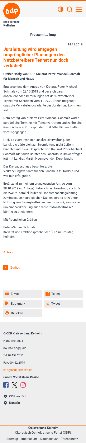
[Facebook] (6, 385)
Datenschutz (49, 439)
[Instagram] (23, 385)
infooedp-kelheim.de (17, 370)
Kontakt (14, 403)
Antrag (8, 252)
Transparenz (69, 439)
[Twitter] (14, 385)
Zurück (15, 267)
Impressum (29, 439)
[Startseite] (11, 11)
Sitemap (12, 439)
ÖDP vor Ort (17, 396)
